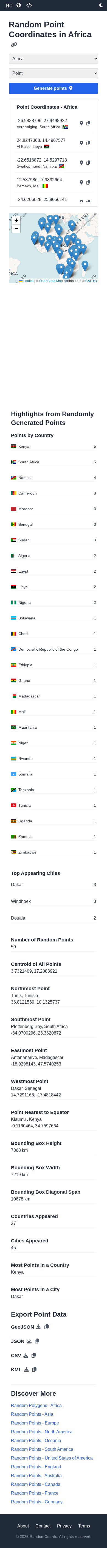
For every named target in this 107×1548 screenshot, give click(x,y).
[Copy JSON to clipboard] (37, 1341)
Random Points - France (34, 1493)
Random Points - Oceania (36, 1440)
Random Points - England (36, 1466)
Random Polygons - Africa (36, 1405)
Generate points (50, 88)
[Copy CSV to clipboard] (34, 1355)
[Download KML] (26, 1370)
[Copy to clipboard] (88, 123)
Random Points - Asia (32, 1414)
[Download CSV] (25, 1355)
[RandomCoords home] (9, 5)
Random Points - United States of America (52, 1458)
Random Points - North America (41, 1431)
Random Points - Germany (37, 1502)
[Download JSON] (29, 1341)
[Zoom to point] (81, 123)
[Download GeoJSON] (38, 1327)
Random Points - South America (42, 1449)
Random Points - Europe (35, 1423)
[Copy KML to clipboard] (34, 1370)
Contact (42, 1526)
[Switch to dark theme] (101, 5)
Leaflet (27, 280)
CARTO (91, 280)
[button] (59, 231)
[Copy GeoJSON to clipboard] (46, 1327)
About (23, 1526)
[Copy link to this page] (14, 45)
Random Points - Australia (36, 1475)
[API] (29, 5)
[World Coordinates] (18, 5)
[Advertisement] (53, 345)
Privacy (64, 1526)
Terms (84, 1526)
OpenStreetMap (51, 280)
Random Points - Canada (35, 1484)
